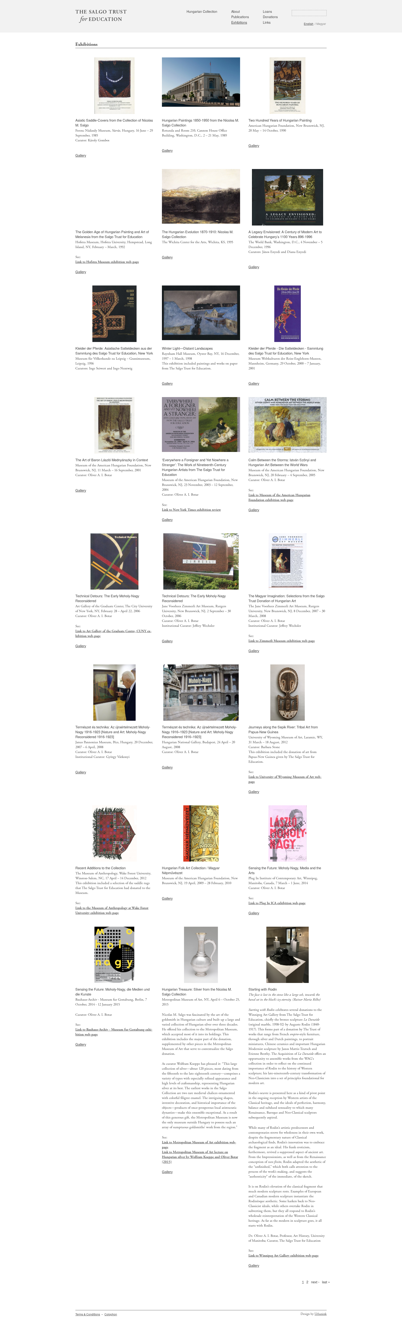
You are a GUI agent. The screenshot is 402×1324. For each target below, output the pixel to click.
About (235, 11)
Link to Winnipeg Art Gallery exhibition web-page (283, 1255)
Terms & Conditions (87, 1314)
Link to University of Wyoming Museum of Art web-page (285, 779)
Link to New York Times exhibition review (191, 510)
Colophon (110, 1314)
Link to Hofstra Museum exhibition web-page (107, 262)
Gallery (80, 155)
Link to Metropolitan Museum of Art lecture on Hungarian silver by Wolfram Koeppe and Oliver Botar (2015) (200, 1157)
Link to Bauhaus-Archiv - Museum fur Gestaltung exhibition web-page (113, 1032)
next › (315, 1281)
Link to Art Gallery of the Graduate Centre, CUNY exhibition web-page (113, 633)
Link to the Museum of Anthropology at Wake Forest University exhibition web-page (111, 910)
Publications (240, 16)
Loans (267, 11)
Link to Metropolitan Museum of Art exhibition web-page (199, 1144)
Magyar (321, 24)
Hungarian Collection (202, 11)
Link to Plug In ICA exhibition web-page (276, 903)
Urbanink (321, 1314)
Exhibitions (239, 22)
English (308, 24)
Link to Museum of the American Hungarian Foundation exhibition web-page (279, 497)
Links (267, 22)
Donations (270, 16)
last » (326, 1281)
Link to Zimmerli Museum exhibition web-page (281, 641)
